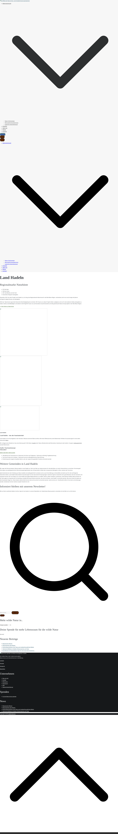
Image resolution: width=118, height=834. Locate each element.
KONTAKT (4, 131)
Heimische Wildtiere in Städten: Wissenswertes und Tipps (15, 649)
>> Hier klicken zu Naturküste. (7, 306)
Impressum (5, 683)
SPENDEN (4, 126)
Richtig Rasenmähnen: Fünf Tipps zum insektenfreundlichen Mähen (18, 647)
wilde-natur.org (11, 714)
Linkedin (2, 660)
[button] (60, 119)
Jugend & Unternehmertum (11, 124)
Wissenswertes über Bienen (8, 645)
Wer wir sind (5, 678)
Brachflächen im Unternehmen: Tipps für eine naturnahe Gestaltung (18, 650)
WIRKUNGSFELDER (6, 143)
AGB (3, 685)
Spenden (3, 134)
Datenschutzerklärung (7, 687)
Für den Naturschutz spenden (9, 696)
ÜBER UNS (4, 128)
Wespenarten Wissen (7, 643)
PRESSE (4, 130)
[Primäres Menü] (2, 136)
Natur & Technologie (10, 121)
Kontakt (4, 680)
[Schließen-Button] (2, 139)
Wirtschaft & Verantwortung (11, 122)
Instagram (2, 666)
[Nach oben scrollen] (59, 833)
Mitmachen (5, 682)
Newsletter (2, 669)
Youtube (2, 663)
